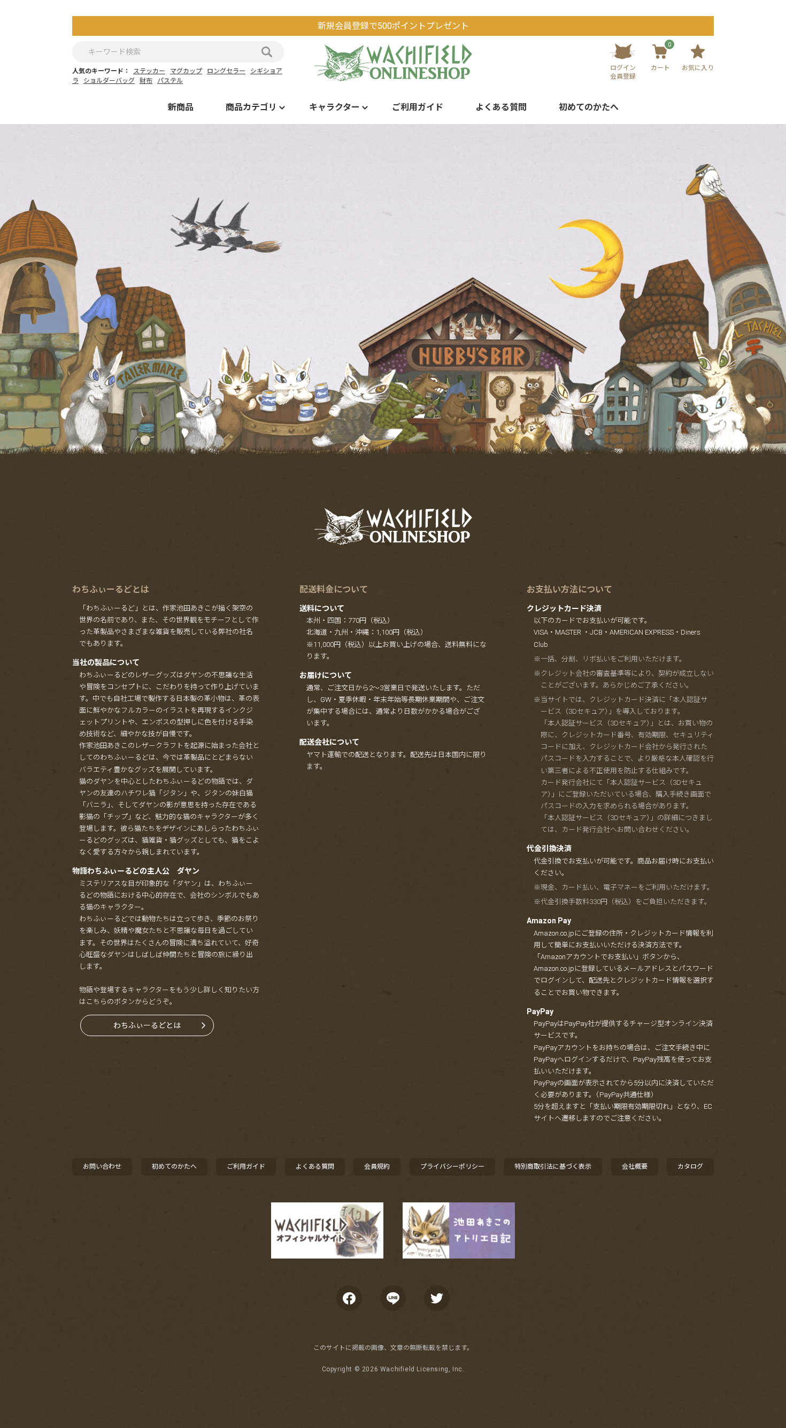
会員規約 (377, 1166)
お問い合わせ (102, 1166)
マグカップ (186, 71)
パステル (170, 80)
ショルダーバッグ (109, 80)
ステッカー (149, 71)
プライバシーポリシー (452, 1166)
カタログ (690, 1166)
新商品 (181, 107)
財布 (146, 80)
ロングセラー (226, 71)
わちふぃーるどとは (147, 1025)
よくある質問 (501, 107)
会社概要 (635, 1166)
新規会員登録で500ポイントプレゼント (393, 26)
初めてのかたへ (589, 107)
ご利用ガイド (417, 107)
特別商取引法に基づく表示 (552, 1166)
